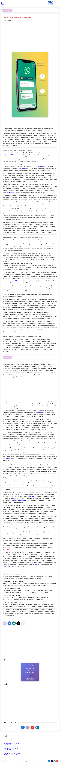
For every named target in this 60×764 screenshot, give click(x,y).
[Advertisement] (30, 36)
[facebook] (23, 727)
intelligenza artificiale (8, 155)
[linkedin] (37, 727)
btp (24, 527)
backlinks (11, 192)
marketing (22, 500)
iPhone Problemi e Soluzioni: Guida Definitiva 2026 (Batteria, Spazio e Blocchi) (11, 745)
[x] (27, 727)
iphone (17, 281)
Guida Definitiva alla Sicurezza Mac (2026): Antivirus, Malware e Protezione (12, 754)
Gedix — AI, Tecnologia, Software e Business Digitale (28, 761)
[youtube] (32, 727)
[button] (9, 623)
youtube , (8, 458)
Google (22, 168)
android (28, 276)
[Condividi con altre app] (23, 623)
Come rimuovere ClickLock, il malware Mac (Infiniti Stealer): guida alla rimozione (11, 750)
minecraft (41, 166)
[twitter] (51, 761)
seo (19, 192)
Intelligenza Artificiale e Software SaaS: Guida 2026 (11, 740)
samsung (34, 281)
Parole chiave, (42, 483)
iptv (11, 414)
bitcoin (41, 412)
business (15, 500)
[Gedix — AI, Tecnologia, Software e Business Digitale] (50, 3)
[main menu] (2, 3)
